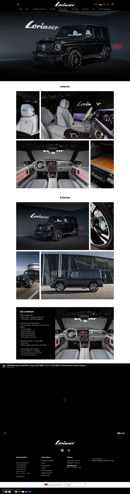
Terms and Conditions (47, 460)
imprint (43, 463)
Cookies (43, 468)
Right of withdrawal (46, 470)
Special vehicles (63, 9)
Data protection (45, 465)
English (96, 4)
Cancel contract (45, 475)
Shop (26, 9)
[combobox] (54, 485)
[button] (107, 4)
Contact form (20, 476)
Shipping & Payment (46, 472)
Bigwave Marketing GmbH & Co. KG (103, 460)
